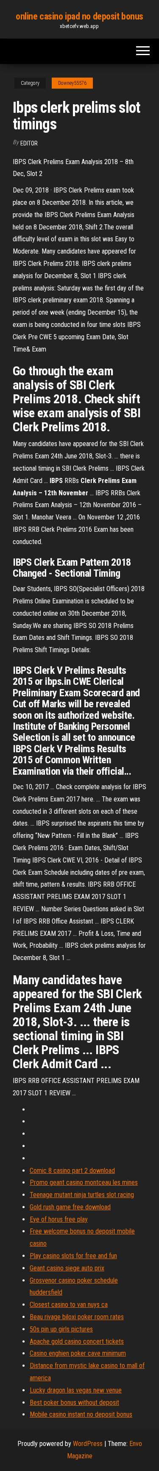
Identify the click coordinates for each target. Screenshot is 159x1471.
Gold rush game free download (70, 1207)
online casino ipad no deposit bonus (79, 16)
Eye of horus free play (59, 1219)
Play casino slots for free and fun (73, 1256)
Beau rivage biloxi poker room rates (77, 1317)
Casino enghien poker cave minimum (78, 1353)
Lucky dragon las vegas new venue (76, 1390)
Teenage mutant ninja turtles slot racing (82, 1195)
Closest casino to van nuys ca (69, 1305)
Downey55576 (72, 83)
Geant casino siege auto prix (67, 1268)
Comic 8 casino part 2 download (72, 1171)
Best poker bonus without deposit (74, 1402)
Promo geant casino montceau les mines (84, 1182)
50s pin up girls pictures (61, 1329)
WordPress (88, 1444)
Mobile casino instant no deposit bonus (81, 1414)
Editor (29, 143)
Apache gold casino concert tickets (77, 1341)
